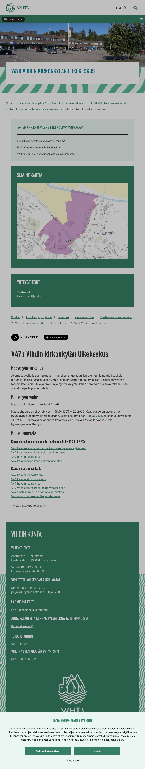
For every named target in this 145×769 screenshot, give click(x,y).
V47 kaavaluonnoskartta (27, 475)
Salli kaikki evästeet (48, 751)
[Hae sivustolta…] (135, 8)
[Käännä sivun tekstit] (13, 19)
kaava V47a (94, 415)
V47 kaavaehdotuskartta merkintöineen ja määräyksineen (48, 448)
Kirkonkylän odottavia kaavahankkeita (39, 140)
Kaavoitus (57, 103)
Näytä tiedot (72, 760)
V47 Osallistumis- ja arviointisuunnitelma (37, 492)
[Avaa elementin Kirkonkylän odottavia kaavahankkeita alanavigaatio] (63, 141)
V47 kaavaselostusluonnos (28, 479)
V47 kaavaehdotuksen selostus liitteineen (38, 452)
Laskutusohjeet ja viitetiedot (29, 610)
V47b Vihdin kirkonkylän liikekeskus (39, 147)
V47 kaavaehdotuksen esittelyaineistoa (36, 461)
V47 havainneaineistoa (26, 456)
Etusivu (10, 103)
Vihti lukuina (19, 644)
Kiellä (97, 751)
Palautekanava (21, 626)
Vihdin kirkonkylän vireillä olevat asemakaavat (32, 108)
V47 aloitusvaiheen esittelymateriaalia (35, 496)
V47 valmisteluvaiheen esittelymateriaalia (38, 487)
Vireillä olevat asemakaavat (110, 103)
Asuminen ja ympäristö (33, 103)
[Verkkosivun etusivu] (17, 8)
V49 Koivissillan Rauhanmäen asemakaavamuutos (45, 153)
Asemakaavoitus (78, 103)
